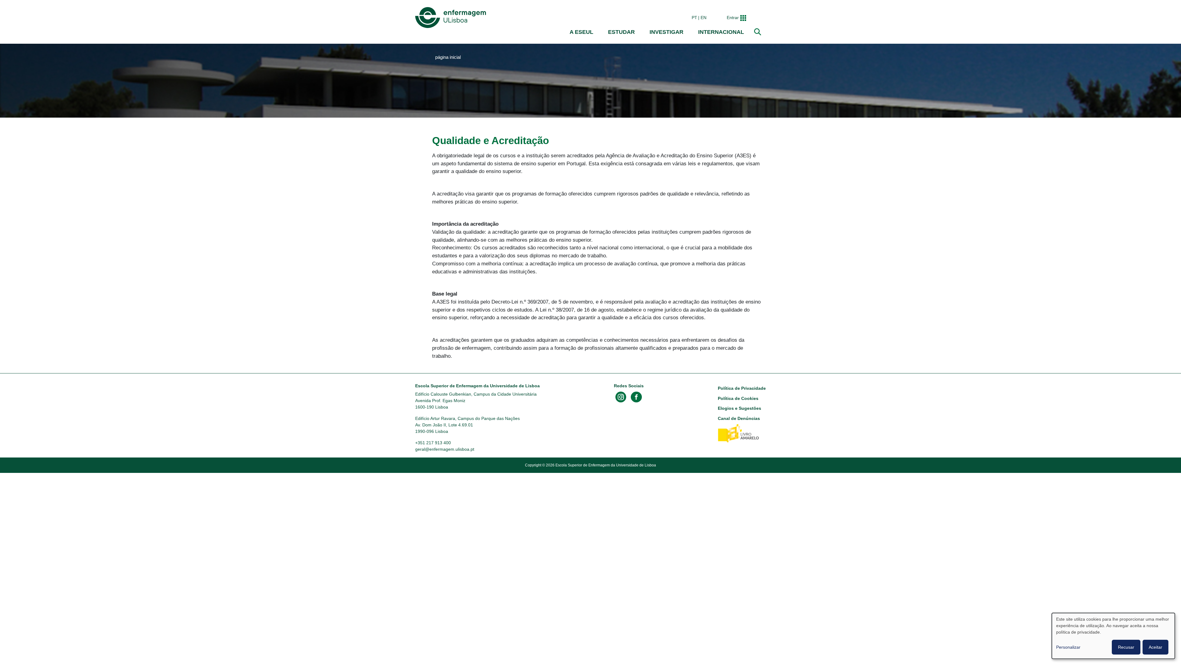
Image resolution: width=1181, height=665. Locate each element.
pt (694, 17)
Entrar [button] (733, 17)
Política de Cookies (738, 398)
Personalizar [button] (1068, 647)
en (703, 17)
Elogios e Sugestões (739, 408)
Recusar (1126, 647)
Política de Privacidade (742, 388)
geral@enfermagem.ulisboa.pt (444, 449)
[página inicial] (451, 18)
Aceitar (1155, 647)
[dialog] (1113, 636)
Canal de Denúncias (739, 418)
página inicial (448, 57)
